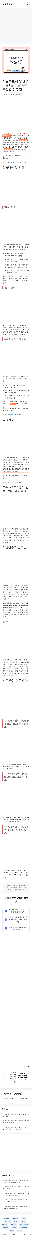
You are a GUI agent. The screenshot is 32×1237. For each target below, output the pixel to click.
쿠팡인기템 (20, 1230)
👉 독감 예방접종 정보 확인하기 (12, 414)
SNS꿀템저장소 (23, 1227)
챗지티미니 (7, 4)
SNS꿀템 (14, 1227)
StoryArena (8, 1175)
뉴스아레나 (7, 1221)
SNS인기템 (13, 1224)
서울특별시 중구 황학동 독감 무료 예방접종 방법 (12, 1076)
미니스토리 (15, 1218)
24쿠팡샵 (12, 1230)
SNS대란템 (4, 1224)
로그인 (18, 1098)
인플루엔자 (6, 135)
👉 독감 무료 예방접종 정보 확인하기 (14, 162)
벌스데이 (16, 1221)
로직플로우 (24, 1218)
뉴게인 (23, 1221)
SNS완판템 (5, 1227)
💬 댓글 (13, 1234)
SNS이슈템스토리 (24, 1224)
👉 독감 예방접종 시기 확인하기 (12, 482)
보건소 (13, 404)
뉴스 (27, 1066)
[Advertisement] (16, 26)
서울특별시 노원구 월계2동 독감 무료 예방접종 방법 (22, 1076)
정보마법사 (6, 1218)
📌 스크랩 (22, 1234)
